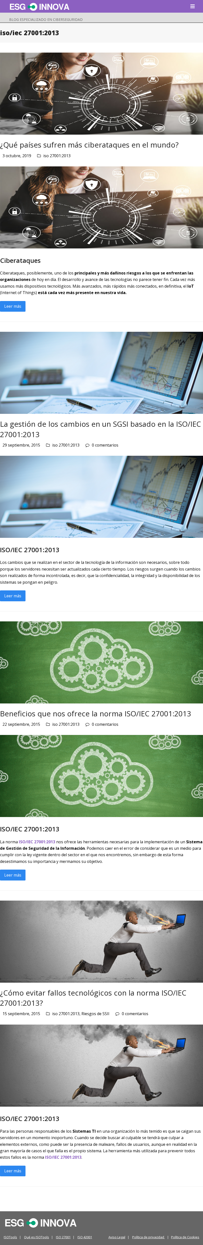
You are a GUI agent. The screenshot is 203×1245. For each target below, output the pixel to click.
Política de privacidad (148, 1237)
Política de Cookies (185, 1237)
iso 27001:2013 (57, 155)
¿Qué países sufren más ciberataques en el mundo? (89, 145)
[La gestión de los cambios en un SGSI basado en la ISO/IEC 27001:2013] (101, 372)
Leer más (12, 306)
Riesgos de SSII (95, 1013)
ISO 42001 (84, 1237)
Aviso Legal (116, 1237)
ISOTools (10, 1237)
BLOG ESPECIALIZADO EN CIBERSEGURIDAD (46, 19)
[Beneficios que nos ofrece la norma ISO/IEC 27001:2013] (101, 662)
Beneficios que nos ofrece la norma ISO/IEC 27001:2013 (95, 713)
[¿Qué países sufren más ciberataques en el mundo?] (101, 93)
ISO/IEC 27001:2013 (37, 842)
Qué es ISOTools (36, 1237)
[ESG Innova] (41, 1222)
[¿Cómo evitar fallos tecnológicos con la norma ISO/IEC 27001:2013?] (101, 941)
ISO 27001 (63, 1237)
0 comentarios (105, 445)
